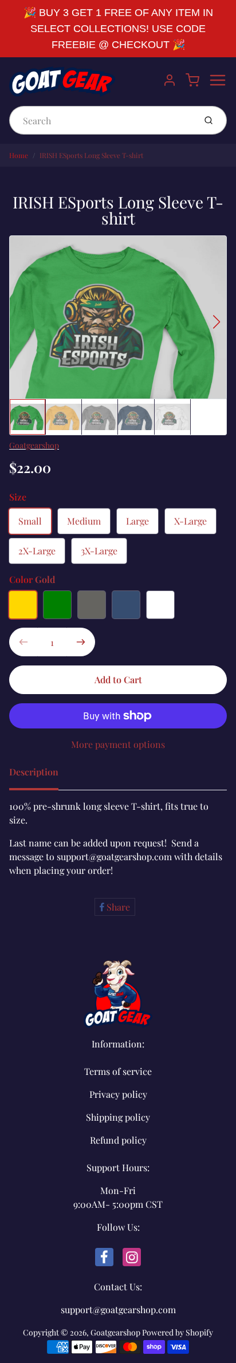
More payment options (118, 744)
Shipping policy (118, 1117)
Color (32, 579)
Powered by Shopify (177, 1332)
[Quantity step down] (23, 642)
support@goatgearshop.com (118, 1309)
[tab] (40, 775)
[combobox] (101, 120)
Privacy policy (118, 1094)
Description (33, 772)
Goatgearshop (34, 445)
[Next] (216, 321)
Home (18, 155)
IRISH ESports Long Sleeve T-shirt (91, 155)
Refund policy (118, 1140)
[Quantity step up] (80, 642)
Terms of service (118, 1071)
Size (17, 497)
